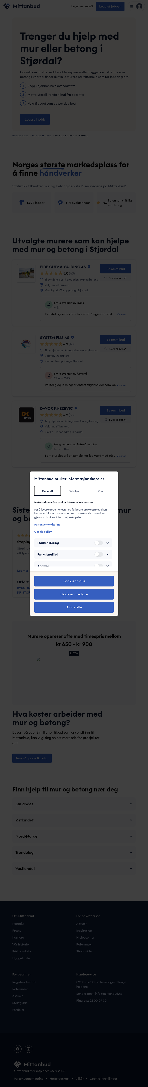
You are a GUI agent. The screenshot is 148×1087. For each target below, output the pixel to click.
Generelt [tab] (47, 491)
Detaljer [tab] (74, 491)
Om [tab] (100, 491)
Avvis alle (74, 607)
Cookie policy (43, 531)
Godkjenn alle (74, 581)
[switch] (98, 543)
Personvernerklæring (47, 524)
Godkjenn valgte (74, 594)
